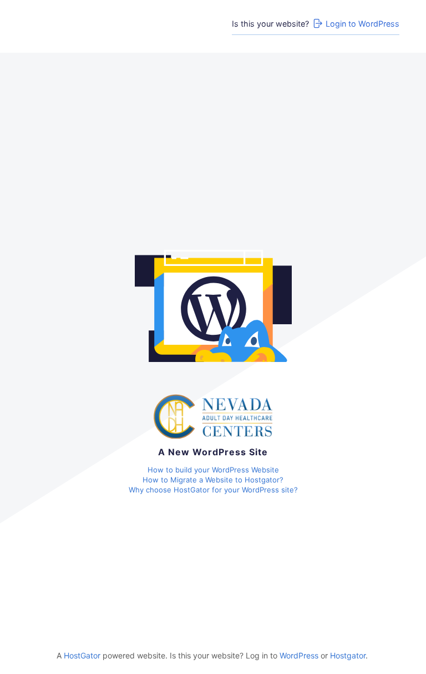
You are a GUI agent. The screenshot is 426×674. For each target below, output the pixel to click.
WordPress (299, 655)
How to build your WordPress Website (213, 469)
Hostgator (348, 655)
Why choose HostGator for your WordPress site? (213, 489)
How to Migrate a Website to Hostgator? (213, 479)
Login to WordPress (362, 23)
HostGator (82, 655)
